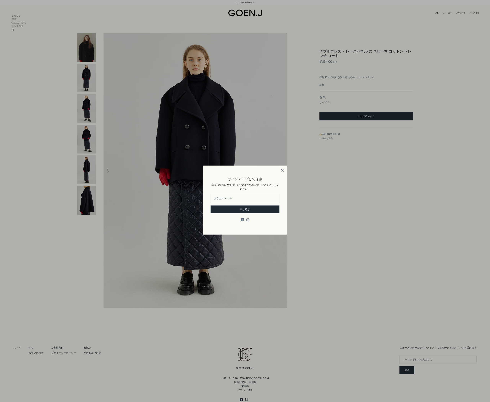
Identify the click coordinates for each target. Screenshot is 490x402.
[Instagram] (247, 219)
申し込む (245, 209)
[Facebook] (242, 219)
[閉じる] (282, 170)
